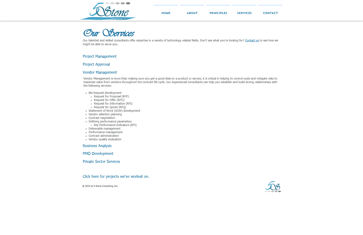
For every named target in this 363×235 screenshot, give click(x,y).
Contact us (252, 40)
